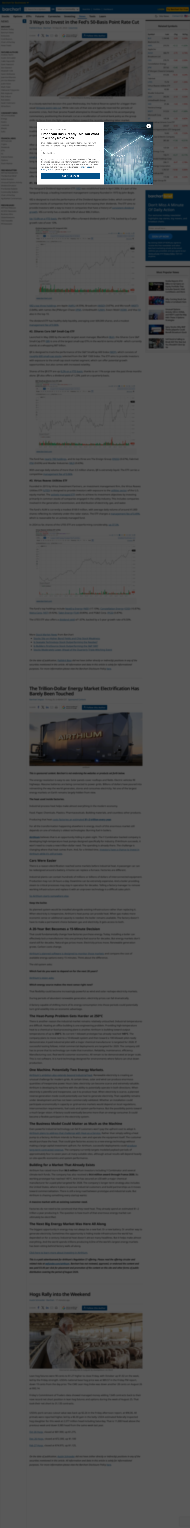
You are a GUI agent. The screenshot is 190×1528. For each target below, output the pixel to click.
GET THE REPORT (70, 176)
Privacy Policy (47, 169)
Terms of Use (84, 167)
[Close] (148, 126)
